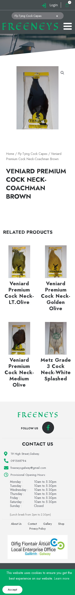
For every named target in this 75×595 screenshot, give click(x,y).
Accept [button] (12, 589)
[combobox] (38, 15)
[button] (62, 72)
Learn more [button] (61, 578)
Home (10, 153)
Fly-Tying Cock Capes (32, 153)
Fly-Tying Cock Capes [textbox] (36, 16)
